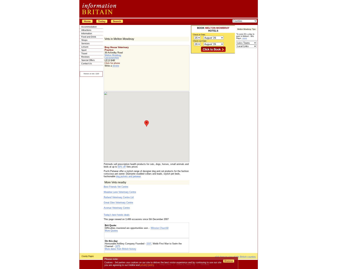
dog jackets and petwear (128, 176)
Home (87, 21)
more (245, 38)
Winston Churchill (159, 228)
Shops (84, 40)
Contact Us (86, 63)
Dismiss (228, 261)
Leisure (84, 47)
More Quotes (111, 230)
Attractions (86, 30)
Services (85, 43)
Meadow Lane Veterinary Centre (120, 192)
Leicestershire (112, 58)
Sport (83, 50)
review (116, 65)
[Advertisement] (146, 235)
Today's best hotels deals (117, 215)
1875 (117, 246)
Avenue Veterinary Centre (117, 207)
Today (101, 21)
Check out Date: (200, 41)
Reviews (85, 57)
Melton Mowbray (113, 55)
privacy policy (147, 265)
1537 (148, 243)
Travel (84, 53)
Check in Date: (199, 35)
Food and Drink (88, 37)
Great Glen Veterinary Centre (118, 202)
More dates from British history (120, 249)
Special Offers (88, 60)
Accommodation (89, 27)
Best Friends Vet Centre (116, 186)
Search (117, 21)
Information (86, 33)
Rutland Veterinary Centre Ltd (119, 197)
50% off (122, 166)
